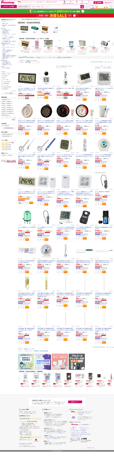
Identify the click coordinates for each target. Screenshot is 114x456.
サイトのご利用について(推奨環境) (78, 430)
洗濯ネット (5, 54)
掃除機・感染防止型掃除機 (9, 55)
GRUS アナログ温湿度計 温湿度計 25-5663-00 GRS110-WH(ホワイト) (26, 122)
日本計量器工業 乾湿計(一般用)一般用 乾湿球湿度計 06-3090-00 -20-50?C (27, 295)
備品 (2, 28)
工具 (2, 66)
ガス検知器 (5, 61)
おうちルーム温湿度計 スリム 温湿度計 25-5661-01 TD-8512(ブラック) (26, 90)
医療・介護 (5, 23)
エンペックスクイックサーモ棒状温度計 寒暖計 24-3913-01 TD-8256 (46, 156)
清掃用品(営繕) (4, 43)
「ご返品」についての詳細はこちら (52, 438)
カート (27, 97)
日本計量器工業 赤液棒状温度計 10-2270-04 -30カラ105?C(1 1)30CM (26, 330)
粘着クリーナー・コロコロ (9, 44)
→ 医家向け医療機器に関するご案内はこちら (30, 19)
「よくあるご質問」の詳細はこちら (28, 413)
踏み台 (4, 31)
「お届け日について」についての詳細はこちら (55, 432)
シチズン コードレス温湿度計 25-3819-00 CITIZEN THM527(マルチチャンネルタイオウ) (46, 193)
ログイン (21, 445)
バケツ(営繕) (5, 51)
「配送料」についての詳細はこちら (52, 417)
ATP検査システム (6, 64)
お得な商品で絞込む (8, 128)
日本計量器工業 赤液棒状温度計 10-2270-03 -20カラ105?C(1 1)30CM (103, 295)
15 (105, 61)
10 (102, 61)
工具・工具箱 (6, 68)
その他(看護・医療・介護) (8, 41)
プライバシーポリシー (84, 427)
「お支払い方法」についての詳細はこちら (54, 425)
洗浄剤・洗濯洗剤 (7, 50)
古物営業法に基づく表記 (76, 435)
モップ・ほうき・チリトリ (9, 47)
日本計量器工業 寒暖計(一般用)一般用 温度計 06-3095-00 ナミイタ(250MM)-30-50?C (46, 295)
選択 (13, 142)
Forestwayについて (84, 429)
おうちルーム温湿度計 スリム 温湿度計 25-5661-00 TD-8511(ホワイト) (26, 193)
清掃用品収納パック (7, 57)
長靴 (4, 53)
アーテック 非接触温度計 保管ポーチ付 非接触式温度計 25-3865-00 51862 (103, 122)
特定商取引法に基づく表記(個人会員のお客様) (80, 434)
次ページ (110, 61)
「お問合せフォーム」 (49, 403)
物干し (4, 58)
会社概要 (81, 414)
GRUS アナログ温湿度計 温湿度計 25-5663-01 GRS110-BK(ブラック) (46, 122)
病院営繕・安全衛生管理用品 (9, 25)
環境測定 (3, 60)
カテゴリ (5, 21)
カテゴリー (20, 351)
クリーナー (5, 39)
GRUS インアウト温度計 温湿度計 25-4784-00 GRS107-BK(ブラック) (65, 122)
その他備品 (5, 30)
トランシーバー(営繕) (7, 37)
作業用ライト (6, 38)
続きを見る (13, 90)
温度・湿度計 (6, 63)
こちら (31, 439)
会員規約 (73, 429)
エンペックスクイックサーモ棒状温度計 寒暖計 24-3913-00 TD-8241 (27, 156)
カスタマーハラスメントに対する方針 (79, 432)
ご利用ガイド (74, 427)
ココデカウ (58, 444)
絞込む (13, 119)
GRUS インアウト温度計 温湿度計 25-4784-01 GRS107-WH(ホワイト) (84, 122)
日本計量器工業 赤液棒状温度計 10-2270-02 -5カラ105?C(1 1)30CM (84, 295)
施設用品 (5, 32)
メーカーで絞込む (9, 93)
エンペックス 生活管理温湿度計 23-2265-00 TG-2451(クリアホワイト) (85, 156)
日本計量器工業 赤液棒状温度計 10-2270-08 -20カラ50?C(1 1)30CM (103, 330)
